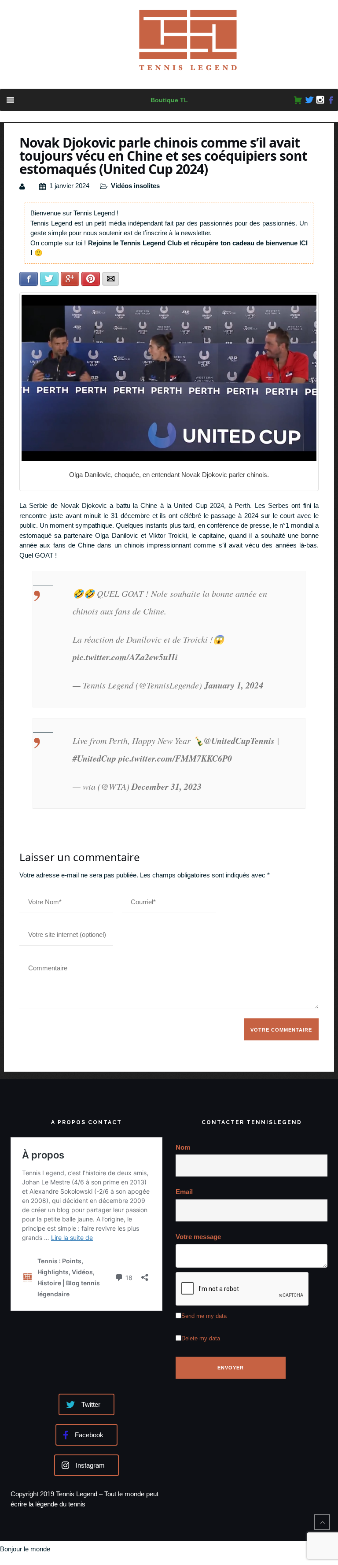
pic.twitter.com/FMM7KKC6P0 (175, 758)
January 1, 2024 (233, 685)
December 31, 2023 (167, 786)
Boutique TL (169, 100)
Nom (183, 1147)
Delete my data (200, 1338)
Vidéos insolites (135, 185)
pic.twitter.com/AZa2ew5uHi (125, 657)
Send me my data (204, 1316)
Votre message (198, 1236)
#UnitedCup (94, 758)
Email (184, 1191)
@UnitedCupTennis (239, 740)
